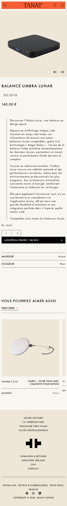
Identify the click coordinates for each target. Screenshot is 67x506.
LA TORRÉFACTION (33, 422)
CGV (33, 464)
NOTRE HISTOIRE (33, 417)
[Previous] (55, 72)
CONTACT (33, 468)
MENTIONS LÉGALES (33, 460)
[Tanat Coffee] (33, 5)
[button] (5, 5)
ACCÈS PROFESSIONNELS (33, 430)
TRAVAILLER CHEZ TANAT (33, 426)
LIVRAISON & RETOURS (33, 456)
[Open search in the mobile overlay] (53, 5)
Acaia (61, 256)
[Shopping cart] (61, 5)
